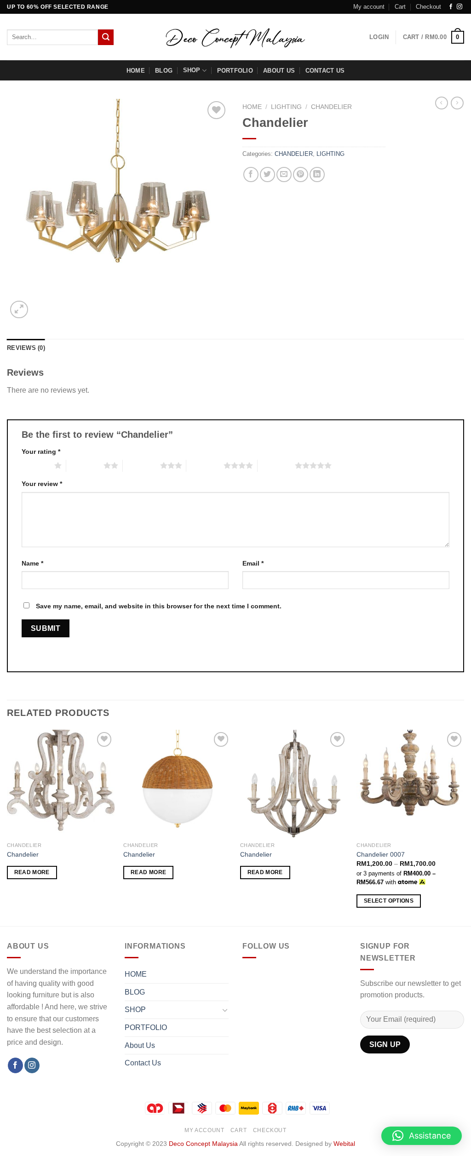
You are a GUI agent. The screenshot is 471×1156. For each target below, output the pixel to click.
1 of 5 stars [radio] (35, 465)
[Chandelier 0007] (410, 783)
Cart (400, 6)
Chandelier (23, 854)
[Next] (464, 827)
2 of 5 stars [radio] (84, 465)
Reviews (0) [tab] (26, 347)
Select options (389, 901)
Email (253, 563)
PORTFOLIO (235, 70)
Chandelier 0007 (380, 854)
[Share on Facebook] (250, 174)
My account (369, 6)
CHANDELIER (331, 106)
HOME (135, 70)
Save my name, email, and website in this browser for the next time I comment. (158, 606)
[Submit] (106, 37)
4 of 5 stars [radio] (205, 465)
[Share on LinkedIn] (317, 174)
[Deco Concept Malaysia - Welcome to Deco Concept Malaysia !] (235, 37)
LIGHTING (286, 106)
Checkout (428, 6)
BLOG (163, 70)
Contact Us (325, 70)
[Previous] (7, 827)
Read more (32, 872)
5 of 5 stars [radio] (276, 465)
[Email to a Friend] (284, 174)
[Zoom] (19, 310)
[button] (421, 1136)
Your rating (41, 451)
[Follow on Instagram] (459, 7)
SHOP (192, 70)
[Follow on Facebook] (451, 7)
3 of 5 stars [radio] (141, 465)
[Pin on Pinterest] (300, 174)
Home (252, 106)
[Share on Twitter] (267, 174)
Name (32, 563)
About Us (279, 70)
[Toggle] (225, 1009)
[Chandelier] (61, 783)
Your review (42, 483)
